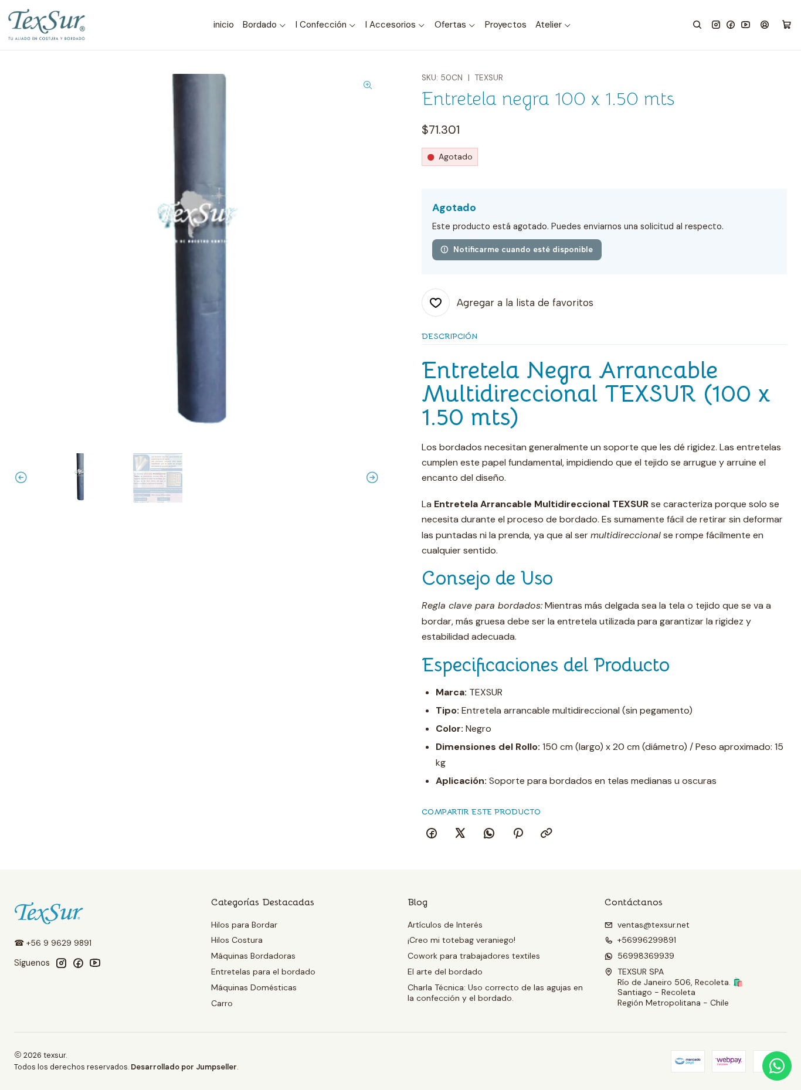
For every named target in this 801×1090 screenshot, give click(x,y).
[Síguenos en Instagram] (716, 25)
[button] (265, 25)
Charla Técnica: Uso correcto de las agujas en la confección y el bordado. (495, 992)
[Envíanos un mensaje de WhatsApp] (777, 1066)
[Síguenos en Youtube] (746, 25)
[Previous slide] (23, 477)
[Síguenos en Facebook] (730, 25)
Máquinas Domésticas (254, 987)
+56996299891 (646, 940)
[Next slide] (370, 477)
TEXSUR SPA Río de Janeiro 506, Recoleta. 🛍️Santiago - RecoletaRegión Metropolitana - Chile (680, 987)
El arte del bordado (445, 971)
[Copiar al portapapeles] (546, 833)
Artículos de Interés (445, 924)
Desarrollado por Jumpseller (184, 1067)
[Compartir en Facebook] (432, 833)
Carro (222, 1003)
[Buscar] (697, 24)
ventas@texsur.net (653, 924)
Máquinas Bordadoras (253, 955)
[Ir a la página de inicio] (47, 25)
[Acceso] (765, 24)
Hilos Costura (237, 940)
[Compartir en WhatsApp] (489, 833)
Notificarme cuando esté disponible (523, 249)
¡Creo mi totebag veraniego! (461, 940)
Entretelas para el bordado (263, 971)
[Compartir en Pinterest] (518, 833)
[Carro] (786, 25)
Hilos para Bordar (244, 924)
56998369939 (645, 955)
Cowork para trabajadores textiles (474, 955)
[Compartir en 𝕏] (460, 833)
